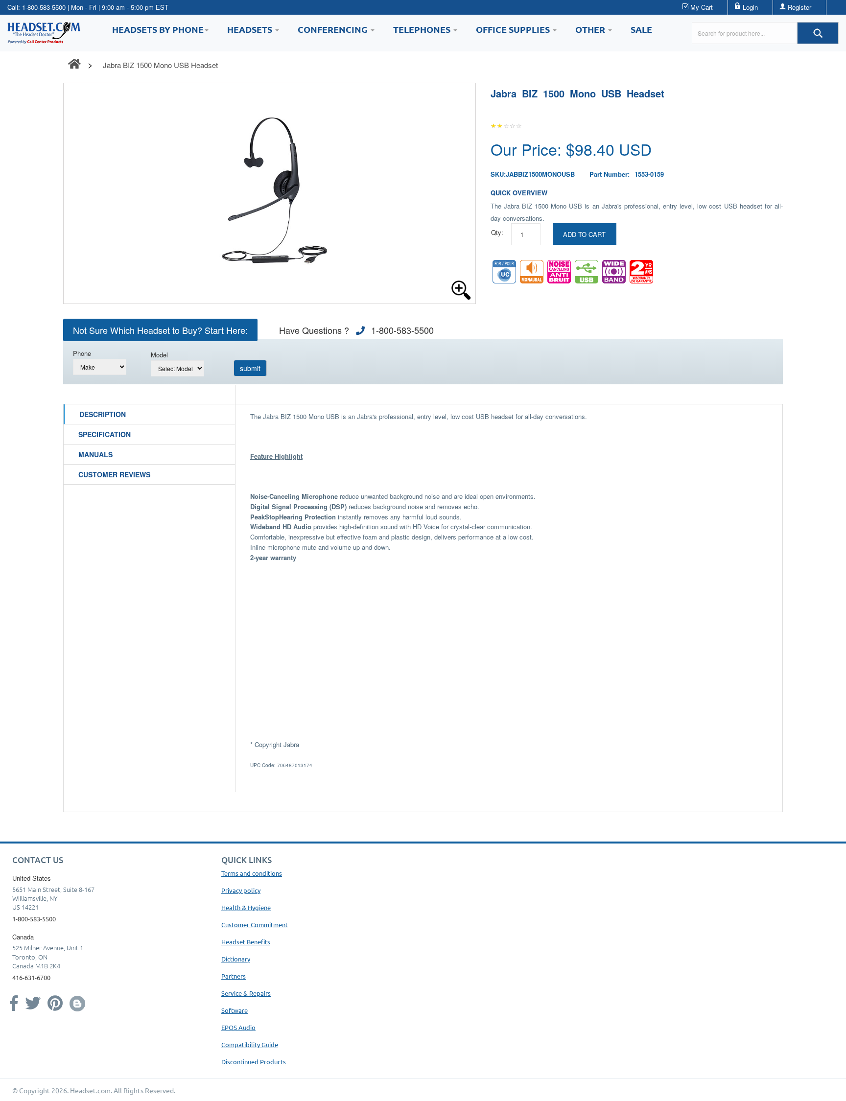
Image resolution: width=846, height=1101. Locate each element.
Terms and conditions (251, 873)
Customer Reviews (114, 474)
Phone (82, 353)
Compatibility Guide (249, 1044)
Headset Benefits (245, 941)
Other (591, 29)
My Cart (701, 7)
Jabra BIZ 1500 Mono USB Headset (160, 65)
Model (159, 354)
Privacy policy (240, 890)
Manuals (95, 454)
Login (750, 7)
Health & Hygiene (246, 907)
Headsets (250, 29)
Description (102, 414)
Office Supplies (514, 29)
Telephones (422, 29)
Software (234, 1010)
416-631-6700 (31, 977)
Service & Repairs (246, 993)
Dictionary (235, 959)
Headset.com (90, 1090)
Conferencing (334, 29)
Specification (104, 434)
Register (799, 7)
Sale (641, 29)
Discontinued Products (253, 1061)
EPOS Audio (238, 1027)
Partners (233, 976)
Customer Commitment (254, 924)
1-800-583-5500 (44, 7)
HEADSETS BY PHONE (158, 29)
